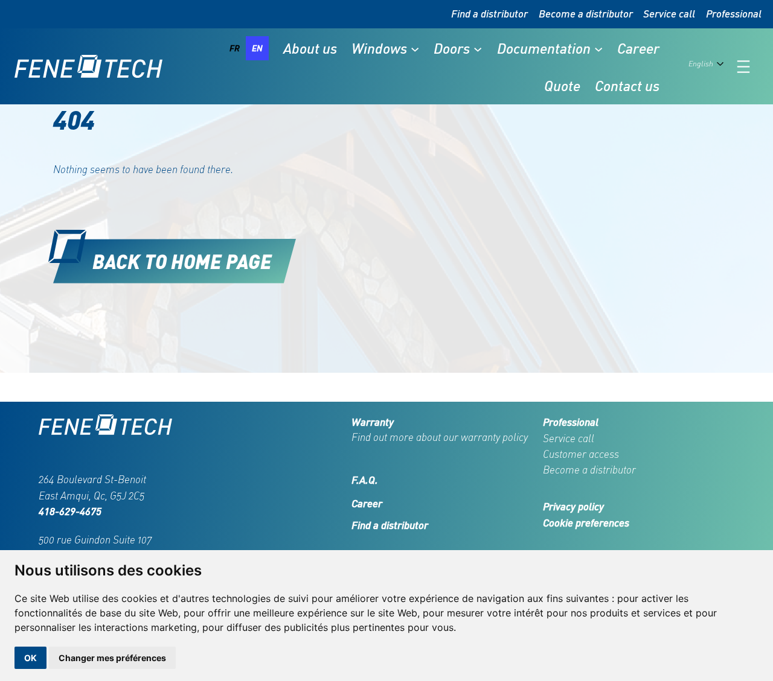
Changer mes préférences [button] (112, 658)
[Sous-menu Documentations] (598, 48)
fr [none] (234, 48)
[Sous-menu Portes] (477, 48)
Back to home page (182, 261)
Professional (734, 13)
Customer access (581, 454)
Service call (669, 13)
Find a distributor (489, 13)
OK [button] (30, 658)
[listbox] (246, 48)
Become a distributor (586, 13)
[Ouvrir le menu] (743, 66)
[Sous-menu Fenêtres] (415, 48)
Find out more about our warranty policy (439, 437)
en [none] (257, 48)
